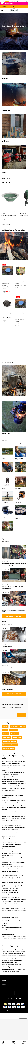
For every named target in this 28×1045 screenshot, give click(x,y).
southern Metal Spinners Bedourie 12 (6, 288)
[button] (2, 10)
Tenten (5, 726)
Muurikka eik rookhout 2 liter (20, 285)
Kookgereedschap (8, 748)
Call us (7, 993)
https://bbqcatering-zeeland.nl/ (11, 878)
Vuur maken (14, 733)
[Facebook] (8, 998)
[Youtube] (20, 998)
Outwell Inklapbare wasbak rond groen (8, 215)
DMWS (19, 1010)
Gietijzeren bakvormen (10, 745)
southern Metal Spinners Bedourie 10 (19, 320)
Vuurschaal (18, 35)
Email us (20, 993)
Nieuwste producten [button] (6, 182)
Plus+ (23, 1010)
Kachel (5, 730)
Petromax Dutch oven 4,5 (6, 317)
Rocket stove (17, 737)
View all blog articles (13, 616)
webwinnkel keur (23, 1018)
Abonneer (22, 715)
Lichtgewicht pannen (9, 741)
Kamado (5, 733)
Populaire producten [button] (6, 224)
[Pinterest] (16, 998)
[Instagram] (12, 998)
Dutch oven (13, 730)
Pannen (9, 35)
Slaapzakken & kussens (18, 726)
